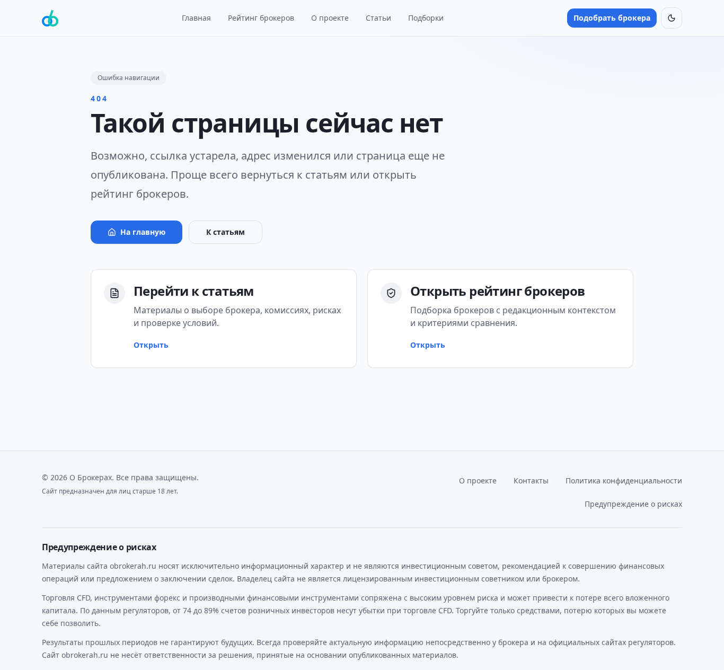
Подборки (426, 18)
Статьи (378, 18)
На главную (142, 232)
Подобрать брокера (611, 18)
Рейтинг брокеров (261, 18)
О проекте (330, 18)
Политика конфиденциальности (624, 480)
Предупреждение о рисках (633, 504)
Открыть (151, 345)
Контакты (531, 480)
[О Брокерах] (50, 18)
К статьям (225, 232)
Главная (196, 18)
